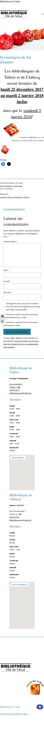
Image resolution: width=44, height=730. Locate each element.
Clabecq (10, 197)
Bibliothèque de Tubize (10, 1)
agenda (3, 197)
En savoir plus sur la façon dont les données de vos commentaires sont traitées (21, 344)
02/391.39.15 (14, 390)
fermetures (18, 197)
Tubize (26, 197)
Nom (6, 270)
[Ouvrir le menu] (42, 14)
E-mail (7, 281)
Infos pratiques (6, 186)
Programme (18, 186)
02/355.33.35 (14, 517)
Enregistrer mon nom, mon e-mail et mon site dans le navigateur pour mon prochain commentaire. (23, 306)
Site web (7, 292)
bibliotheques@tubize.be (20, 393)
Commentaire (10, 241)
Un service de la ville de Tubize (14, 714)
